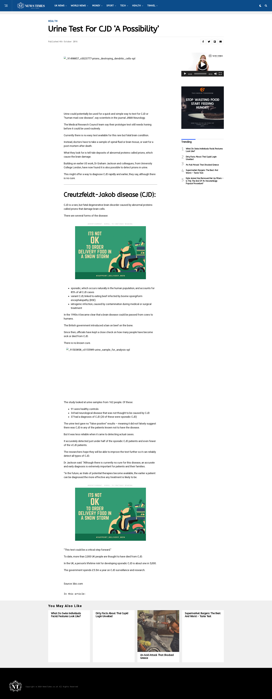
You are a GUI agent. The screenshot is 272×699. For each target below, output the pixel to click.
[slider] (200, 73)
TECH (123, 5)
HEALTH (136, 5)
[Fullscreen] (220, 73)
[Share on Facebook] (203, 41)
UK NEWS (59, 5)
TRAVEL (151, 5)
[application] (202, 65)
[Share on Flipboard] (214, 41)
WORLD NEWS (78, 5)
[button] (202, 64)
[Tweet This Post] (209, 41)
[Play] (185, 73)
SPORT (110, 5)
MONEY (96, 5)
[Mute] (215, 73)
